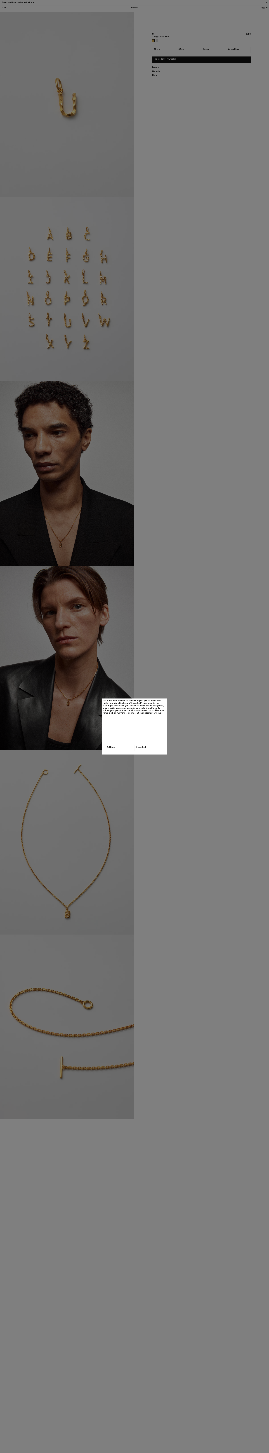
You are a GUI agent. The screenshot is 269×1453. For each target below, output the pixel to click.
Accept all (141, 747)
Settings (110, 747)
